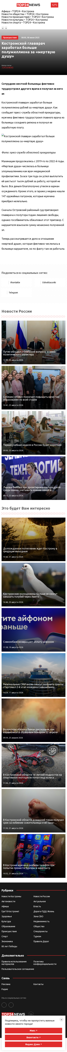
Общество (39, 926)
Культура (6, 921)
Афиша (5, 906)
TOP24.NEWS (7, 67)
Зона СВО (38, 916)
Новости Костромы (11, 896)
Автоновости (8, 901)
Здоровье (7, 916)
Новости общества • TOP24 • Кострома (25, 14)
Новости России (42, 896)
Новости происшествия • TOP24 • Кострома (28, 16)
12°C (54, 5)
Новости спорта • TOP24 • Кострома (23, 22)
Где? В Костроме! (10, 911)
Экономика (7, 941)
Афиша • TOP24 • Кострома (18, 11)
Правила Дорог (41, 941)
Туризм (37, 936)
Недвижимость (42, 921)
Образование (8, 926)
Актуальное (40, 901)
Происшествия (9, 931)
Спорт (5, 936)
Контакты (38, 984)
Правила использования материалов (14, 962)
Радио (5, 989)
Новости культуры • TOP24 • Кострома (25, 19)
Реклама (6, 984)
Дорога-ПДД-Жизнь (44, 911)
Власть (37, 906)
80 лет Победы (9, 946)
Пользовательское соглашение (18, 969)
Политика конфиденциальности (45, 962)
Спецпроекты (41, 931)
